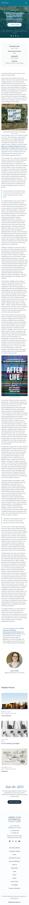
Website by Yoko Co (14, 902)
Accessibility (14, 885)
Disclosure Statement (14, 888)
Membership (14, 868)
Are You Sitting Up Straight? (10, 743)
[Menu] (26, 3)
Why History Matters (14, 847)
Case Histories (6, 716)
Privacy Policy (14, 881)
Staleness (4, 771)
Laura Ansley (14, 10)
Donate (14, 878)
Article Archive (9, 31)
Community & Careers (14, 858)
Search (14, 874)
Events (14, 854)
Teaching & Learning (14, 851)
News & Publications (14, 861)
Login (14, 871)
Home (3, 31)
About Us (14, 864)
